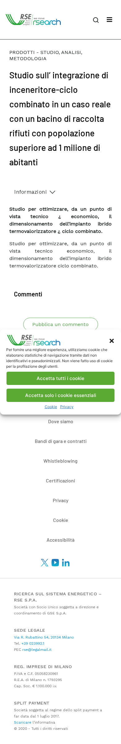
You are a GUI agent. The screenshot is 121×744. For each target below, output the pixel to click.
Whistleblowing (60, 461)
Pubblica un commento (60, 324)
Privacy (67, 406)
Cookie (51, 406)
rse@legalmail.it (36, 649)
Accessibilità (60, 540)
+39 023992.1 (32, 643)
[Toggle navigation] (109, 19)
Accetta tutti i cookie (60, 378)
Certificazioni (60, 480)
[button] (112, 340)
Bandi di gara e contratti (61, 441)
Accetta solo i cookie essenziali (60, 395)
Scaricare (22, 722)
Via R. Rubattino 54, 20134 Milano (44, 637)
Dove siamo (60, 421)
